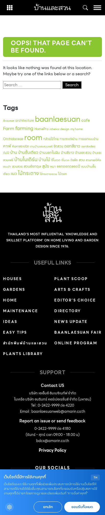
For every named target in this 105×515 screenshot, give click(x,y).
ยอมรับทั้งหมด (82, 507)
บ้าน (13, 152)
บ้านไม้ (44, 159)
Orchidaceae (13, 139)
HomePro (41, 129)
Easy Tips (15, 332)
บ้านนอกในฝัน (49, 152)
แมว (14, 174)
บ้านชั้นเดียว (28, 152)
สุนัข (45, 166)
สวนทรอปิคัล (93, 160)
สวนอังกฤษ (32, 166)
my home (76, 129)
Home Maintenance (20, 305)
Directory (67, 311)
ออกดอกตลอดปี (68, 166)
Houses (12, 279)
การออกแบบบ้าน (88, 139)
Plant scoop (71, 279)
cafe (85, 120)
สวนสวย (17, 166)
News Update (71, 321)
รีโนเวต (55, 160)
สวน (82, 160)
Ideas (10, 321)
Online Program (75, 343)
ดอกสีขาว (72, 146)
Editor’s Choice (75, 300)
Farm (8, 128)
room (33, 137)
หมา (53, 166)
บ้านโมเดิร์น (25, 159)
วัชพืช (74, 160)
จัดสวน (58, 146)
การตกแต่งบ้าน (68, 139)
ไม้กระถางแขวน (48, 174)
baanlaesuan (57, 119)
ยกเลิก (48, 507)
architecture (24, 120)
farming (24, 128)
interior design (59, 129)
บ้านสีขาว (67, 152)
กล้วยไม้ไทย (51, 138)
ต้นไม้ (6, 152)
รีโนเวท (65, 160)
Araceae (8, 120)
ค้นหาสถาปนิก (20, 146)
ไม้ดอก (62, 173)
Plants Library (23, 354)
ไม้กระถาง (28, 173)
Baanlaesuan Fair (77, 332)
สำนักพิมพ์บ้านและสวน (25, 343)
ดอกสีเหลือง (88, 146)
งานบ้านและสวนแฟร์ (41, 146)
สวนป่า (7, 167)
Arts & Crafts (72, 289)
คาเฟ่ (7, 146)
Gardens (14, 289)
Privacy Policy (52, 450)
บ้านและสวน (83, 152)
